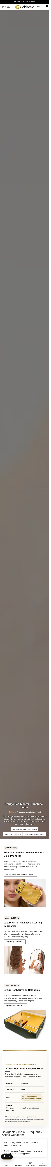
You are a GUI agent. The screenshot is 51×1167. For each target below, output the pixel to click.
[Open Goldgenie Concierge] (7, 1157)
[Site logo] (24, 7)
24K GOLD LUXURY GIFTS (24, 1)
